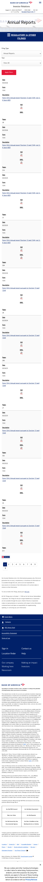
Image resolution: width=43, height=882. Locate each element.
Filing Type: (5, 48)
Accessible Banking (26, 844)
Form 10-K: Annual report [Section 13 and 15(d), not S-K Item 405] (21, 99)
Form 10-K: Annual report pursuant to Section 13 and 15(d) (20, 289)
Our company (8, 663)
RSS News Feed (10, 628)
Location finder (9, 653)
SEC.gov (27, 591)
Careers (35, 844)
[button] (40, 2)
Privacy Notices (31, 880)
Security (10, 847)
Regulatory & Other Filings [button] (23, 37)
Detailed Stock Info (28, 12)
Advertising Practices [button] (7, 850)
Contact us (26, 648)
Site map (32, 847)
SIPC (24, 744)
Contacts (8, 622)
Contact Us (12, 844)
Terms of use (6, 638)
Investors (26, 667)
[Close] (40, 864)
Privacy (3, 847)
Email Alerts (8, 617)
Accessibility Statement (9, 633)
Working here (7, 667)
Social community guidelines (21, 847)
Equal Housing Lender (26, 856)
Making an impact (29, 663)
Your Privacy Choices (20, 850)
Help (24, 653)
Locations (4, 844)
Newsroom (6, 670)
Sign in (5, 648)
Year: (3, 58)
